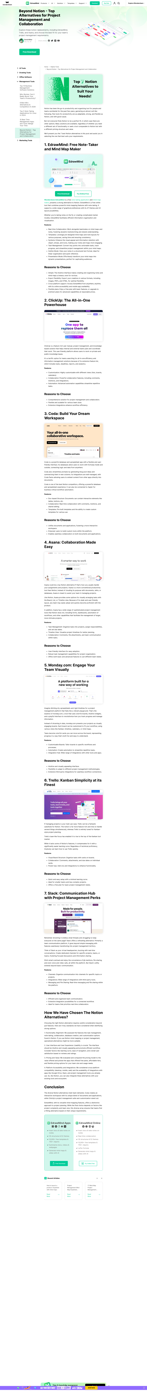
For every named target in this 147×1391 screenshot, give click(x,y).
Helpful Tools (54, 67)
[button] (97, 1178)
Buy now (106, 3)
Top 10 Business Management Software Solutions (27, 88)
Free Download (29, 52)
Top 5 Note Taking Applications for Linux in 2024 (28, 113)
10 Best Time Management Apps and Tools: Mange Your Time (27, 123)
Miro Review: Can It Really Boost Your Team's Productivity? (28, 96)
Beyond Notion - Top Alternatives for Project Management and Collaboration (28, 133)
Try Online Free (83, 194)
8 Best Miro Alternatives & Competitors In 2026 (28, 105)
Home (46, 67)
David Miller (28, 39)
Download (95, 3)
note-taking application (80, 200)
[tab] (27, 68)
